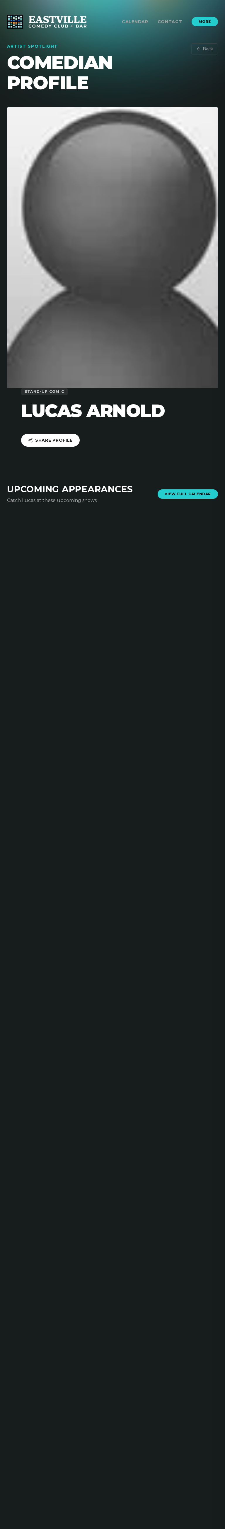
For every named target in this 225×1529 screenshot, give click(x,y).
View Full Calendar (188, 494)
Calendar (135, 21)
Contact (170, 21)
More (205, 21)
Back (208, 49)
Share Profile (54, 440)
